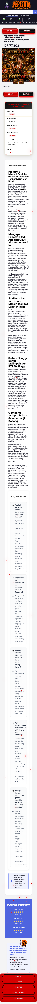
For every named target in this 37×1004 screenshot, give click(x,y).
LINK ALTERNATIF (20, 993)
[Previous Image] (3, 65)
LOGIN (10, 31)
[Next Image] (33, 65)
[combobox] (16, 12)
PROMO (19, 977)
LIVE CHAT (20, 998)
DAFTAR (27, 31)
